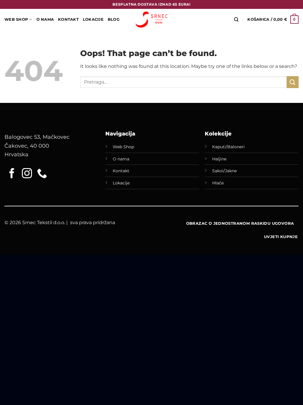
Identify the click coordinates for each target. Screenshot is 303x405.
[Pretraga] (236, 19)
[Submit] (293, 82)
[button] (273, 19)
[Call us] (42, 174)
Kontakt (68, 19)
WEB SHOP (16, 19)
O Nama (45, 19)
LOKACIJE (93, 19)
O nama (121, 159)
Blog (114, 19)
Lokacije (121, 183)
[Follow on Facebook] (12, 174)
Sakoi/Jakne (224, 170)
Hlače (218, 183)
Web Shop (123, 146)
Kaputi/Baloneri (228, 146)
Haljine (219, 159)
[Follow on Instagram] (27, 174)
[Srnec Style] (151, 19)
